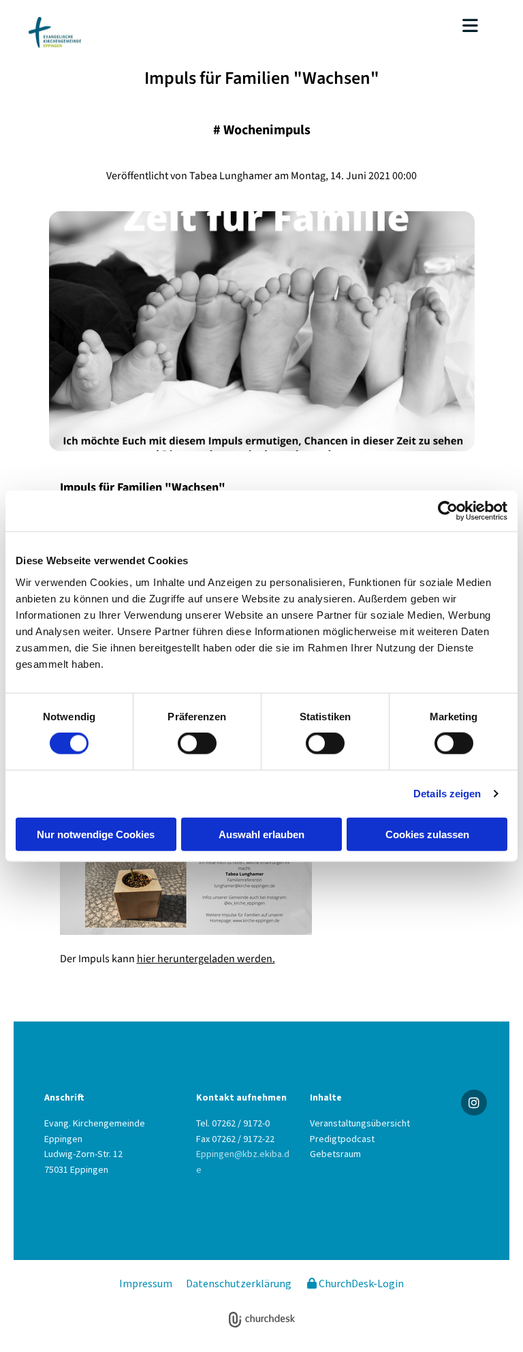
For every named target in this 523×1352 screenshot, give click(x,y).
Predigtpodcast (342, 1139)
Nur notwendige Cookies (96, 834)
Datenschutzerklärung (238, 1283)
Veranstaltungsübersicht (360, 1123)
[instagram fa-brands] (474, 1102)
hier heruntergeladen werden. (206, 958)
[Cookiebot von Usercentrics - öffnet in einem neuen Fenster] (447, 511)
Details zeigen (447, 793)
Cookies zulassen (427, 834)
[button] (354, 26)
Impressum (145, 1283)
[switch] (197, 743)
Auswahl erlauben (261, 834)
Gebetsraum (335, 1154)
